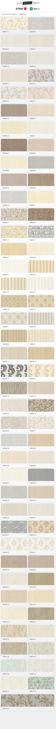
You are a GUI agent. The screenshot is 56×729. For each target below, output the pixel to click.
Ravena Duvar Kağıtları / (9, 14)
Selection (22, 14)
